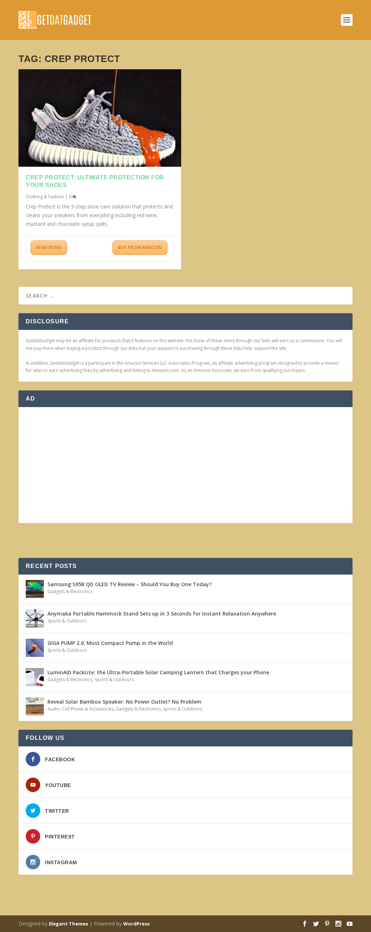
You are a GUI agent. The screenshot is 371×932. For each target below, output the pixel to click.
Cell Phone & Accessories (88, 709)
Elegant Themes (68, 923)
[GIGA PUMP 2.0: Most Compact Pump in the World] (35, 648)
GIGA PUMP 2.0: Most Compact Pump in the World (110, 642)
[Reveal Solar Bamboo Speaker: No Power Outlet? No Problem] (35, 706)
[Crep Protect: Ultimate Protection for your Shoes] (99, 118)
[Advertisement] (185, 465)
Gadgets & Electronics (69, 591)
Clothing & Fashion (45, 197)
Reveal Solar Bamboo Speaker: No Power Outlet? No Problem (124, 701)
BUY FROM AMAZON (140, 247)
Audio (53, 709)
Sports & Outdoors (67, 621)
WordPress (136, 923)
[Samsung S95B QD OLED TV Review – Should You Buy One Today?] (35, 589)
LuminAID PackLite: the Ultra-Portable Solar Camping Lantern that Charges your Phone (158, 672)
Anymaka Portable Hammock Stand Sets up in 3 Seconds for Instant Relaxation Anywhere (161, 613)
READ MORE (49, 247)
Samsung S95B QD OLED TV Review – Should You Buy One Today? (129, 584)
